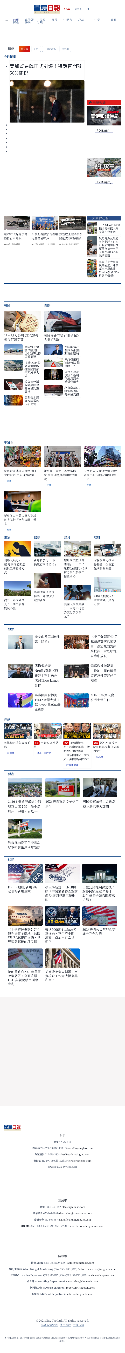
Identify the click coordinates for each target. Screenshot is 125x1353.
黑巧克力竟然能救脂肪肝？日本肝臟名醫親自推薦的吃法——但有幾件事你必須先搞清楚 (108, 246)
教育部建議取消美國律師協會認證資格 (31, 386)
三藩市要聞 (50, 244)
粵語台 (66, 9)
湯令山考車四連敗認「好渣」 (48, 639)
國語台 (78, 9)
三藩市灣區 (39, 244)
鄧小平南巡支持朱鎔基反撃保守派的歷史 (106, 747)
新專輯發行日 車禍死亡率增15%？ (45, 562)
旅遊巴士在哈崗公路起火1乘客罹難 (71, 236)
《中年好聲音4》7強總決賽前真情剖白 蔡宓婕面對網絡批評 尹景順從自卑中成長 (103, 646)
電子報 (29, 20)
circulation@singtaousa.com (87, 1226)
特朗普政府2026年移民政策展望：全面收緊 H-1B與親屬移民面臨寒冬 (24, 978)
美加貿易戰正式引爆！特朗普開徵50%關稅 (46, 70)
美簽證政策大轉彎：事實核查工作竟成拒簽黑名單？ (61, 976)
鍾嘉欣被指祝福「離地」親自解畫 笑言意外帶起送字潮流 (103, 673)
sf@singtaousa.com (73, 1207)
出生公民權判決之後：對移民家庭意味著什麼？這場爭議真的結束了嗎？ (98, 893)
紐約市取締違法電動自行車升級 (15, 236)
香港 (9, 481)
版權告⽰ (78, 1325)
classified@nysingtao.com (75, 1154)
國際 (54, 20)
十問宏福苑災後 (46, 745)
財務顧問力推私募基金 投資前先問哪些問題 (104, 564)
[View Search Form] (88, 9)
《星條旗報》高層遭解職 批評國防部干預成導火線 (32, 369)
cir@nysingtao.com (79, 1160)
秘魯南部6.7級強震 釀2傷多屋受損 (72, 391)
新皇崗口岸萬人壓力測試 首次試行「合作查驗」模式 (20, 520)
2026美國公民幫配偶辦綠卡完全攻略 (99, 931)
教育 (67, 537)
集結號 (47, 753)
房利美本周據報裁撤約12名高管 (31, 400)
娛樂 (114, 20)
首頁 (16, 20)
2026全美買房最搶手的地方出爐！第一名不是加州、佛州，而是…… (24, 806)
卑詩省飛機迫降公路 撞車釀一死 (72, 362)
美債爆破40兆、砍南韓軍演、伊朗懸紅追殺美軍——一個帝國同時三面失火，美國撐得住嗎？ (76, 751)
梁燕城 (99, 757)
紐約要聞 (16, 244)
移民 (28, 22)
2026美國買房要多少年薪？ (62, 804)
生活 (7, 537)
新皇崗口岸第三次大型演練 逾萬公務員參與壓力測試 (60, 475)
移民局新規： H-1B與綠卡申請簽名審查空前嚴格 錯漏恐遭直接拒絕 (61, 893)
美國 (43, 20)
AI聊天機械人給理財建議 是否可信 (104, 600)
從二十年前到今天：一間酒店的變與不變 (14, 604)
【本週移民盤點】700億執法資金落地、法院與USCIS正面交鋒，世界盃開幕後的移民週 (24, 935)
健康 (37, 537)
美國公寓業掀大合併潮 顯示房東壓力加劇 (100, 804)
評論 (7, 719)
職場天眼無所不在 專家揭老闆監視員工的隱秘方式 (14, 566)
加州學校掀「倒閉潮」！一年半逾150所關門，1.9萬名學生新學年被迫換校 (75, 568)
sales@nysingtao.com (80, 1148)
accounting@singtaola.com (82, 1281)
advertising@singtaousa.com (75, 1213)
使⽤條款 (65, 1325)
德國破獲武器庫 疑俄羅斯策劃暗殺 (72, 350)
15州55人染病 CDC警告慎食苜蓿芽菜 (21, 337)
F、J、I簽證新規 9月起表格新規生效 (23, 889)
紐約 (8, 244)
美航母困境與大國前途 (17, 745)
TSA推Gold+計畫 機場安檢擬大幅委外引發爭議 (110, 228)
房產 (16, 22)
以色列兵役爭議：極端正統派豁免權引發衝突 (71, 376)
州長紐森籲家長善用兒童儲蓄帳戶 (45, 236)
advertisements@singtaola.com (98, 1269)
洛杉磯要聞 (74, 244)
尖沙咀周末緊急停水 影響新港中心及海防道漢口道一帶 (100, 475)
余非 (39, 753)
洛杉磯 (65, 244)
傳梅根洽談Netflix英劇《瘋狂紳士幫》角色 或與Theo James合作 (47, 675)
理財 (97, 537)
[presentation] (47, 101)
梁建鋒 (10, 753)
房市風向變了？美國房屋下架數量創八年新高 (24, 845)
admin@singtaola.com (80, 1262)
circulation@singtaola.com (101, 1275)
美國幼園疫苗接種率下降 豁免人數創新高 (44, 596)
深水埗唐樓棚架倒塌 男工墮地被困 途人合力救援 (20, 473)
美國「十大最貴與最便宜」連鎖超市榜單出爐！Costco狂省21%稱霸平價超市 (109, 268)
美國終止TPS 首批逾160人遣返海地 (61, 337)
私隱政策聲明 (49, 1325)
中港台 (67, 20)
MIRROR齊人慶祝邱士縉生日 (102, 697)
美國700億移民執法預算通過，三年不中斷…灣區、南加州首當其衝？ (61, 935)
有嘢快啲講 (72, 765)
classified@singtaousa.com (75, 1219)
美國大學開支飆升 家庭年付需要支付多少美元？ (74, 610)
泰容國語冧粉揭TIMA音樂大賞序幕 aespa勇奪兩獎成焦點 (48, 702)
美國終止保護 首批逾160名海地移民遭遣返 (32, 351)
